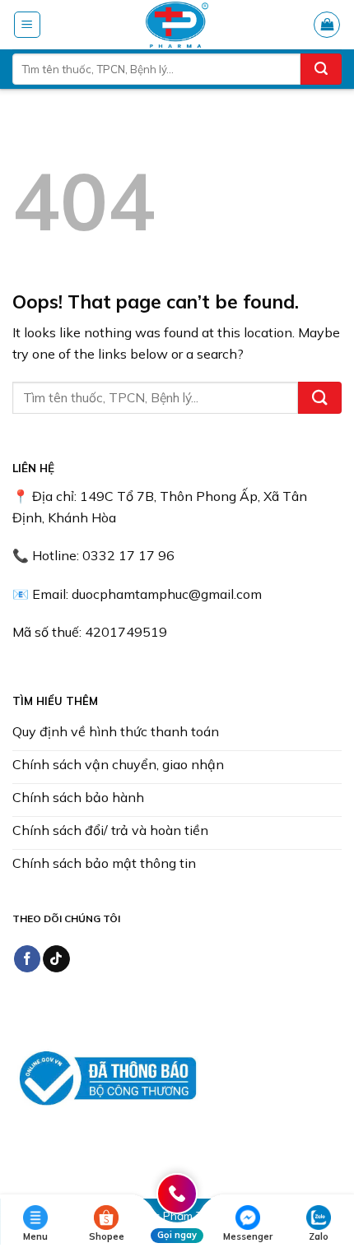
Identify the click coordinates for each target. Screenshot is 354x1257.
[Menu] (27, 25)
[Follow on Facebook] (27, 958)
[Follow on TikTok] (56, 958)
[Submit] (321, 69)
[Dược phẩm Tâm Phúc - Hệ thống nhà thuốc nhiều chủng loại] (177, 24)
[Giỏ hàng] (327, 25)
